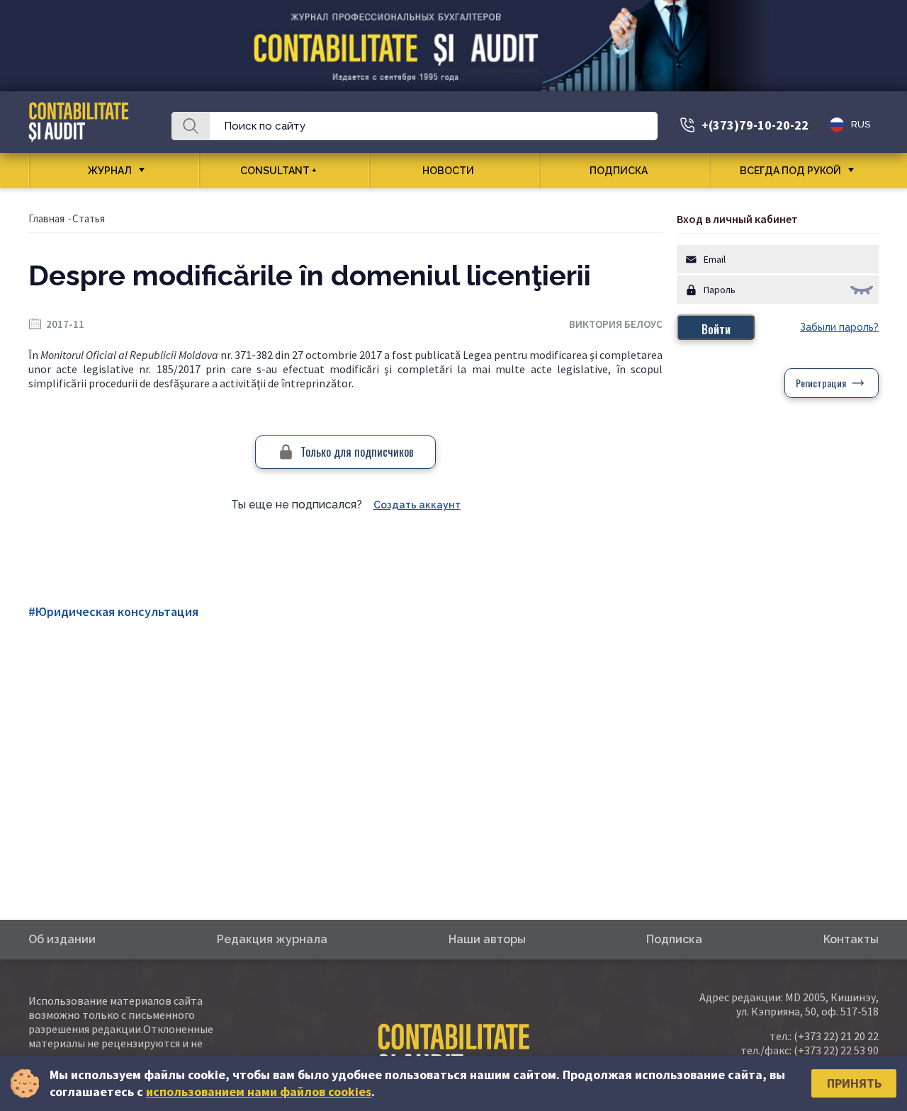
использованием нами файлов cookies (258, 1091)
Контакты (851, 939)
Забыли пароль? (839, 327)
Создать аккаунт (417, 505)
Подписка (619, 170)
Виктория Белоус (616, 324)
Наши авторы (487, 939)
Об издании (62, 939)
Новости (448, 170)
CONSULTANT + (278, 170)
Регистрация (821, 382)
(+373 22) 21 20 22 (836, 1036)
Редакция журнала (272, 939)
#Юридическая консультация (113, 611)
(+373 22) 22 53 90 (836, 1050)
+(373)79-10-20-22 (755, 125)
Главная (46, 218)
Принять (854, 1083)
